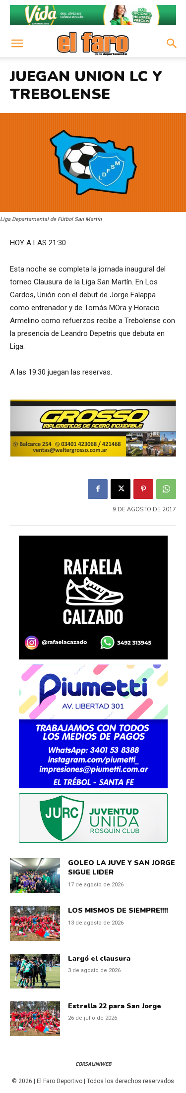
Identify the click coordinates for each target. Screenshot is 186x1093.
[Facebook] (98, 489)
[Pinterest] (143, 489)
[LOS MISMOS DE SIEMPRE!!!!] (35, 923)
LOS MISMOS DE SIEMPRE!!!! (118, 910)
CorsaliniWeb (93, 1064)
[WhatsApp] (166, 489)
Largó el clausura (99, 958)
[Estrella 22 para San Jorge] (35, 1018)
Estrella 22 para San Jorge (114, 1006)
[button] (17, 43)
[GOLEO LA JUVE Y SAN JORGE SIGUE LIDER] (35, 875)
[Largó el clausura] (35, 971)
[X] (120, 489)
